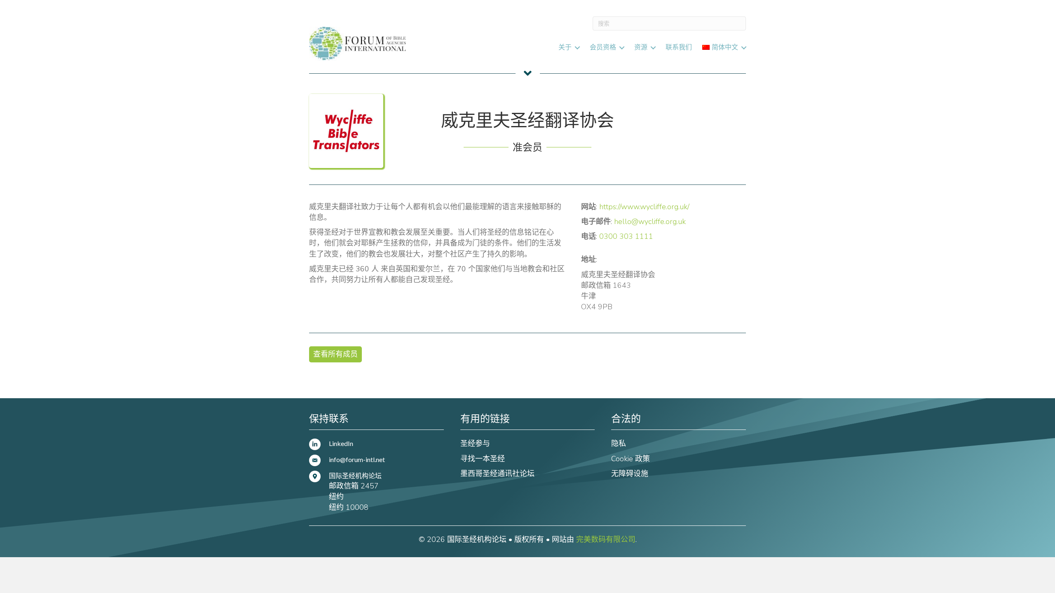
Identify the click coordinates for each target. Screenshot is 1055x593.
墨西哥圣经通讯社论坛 (497, 474)
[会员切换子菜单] (622, 47)
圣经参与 (475, 443)
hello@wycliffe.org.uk (650, 221)
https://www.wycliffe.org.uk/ (644, 207)
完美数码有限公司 (605, 539)
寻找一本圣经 (482, 459)
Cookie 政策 (630, 459)
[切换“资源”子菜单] (653, 47)
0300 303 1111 (626, 236)
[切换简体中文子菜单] (744, 47)
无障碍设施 (629, 474)
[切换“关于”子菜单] (577, 47)
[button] (335, 354)
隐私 (618, 443)
